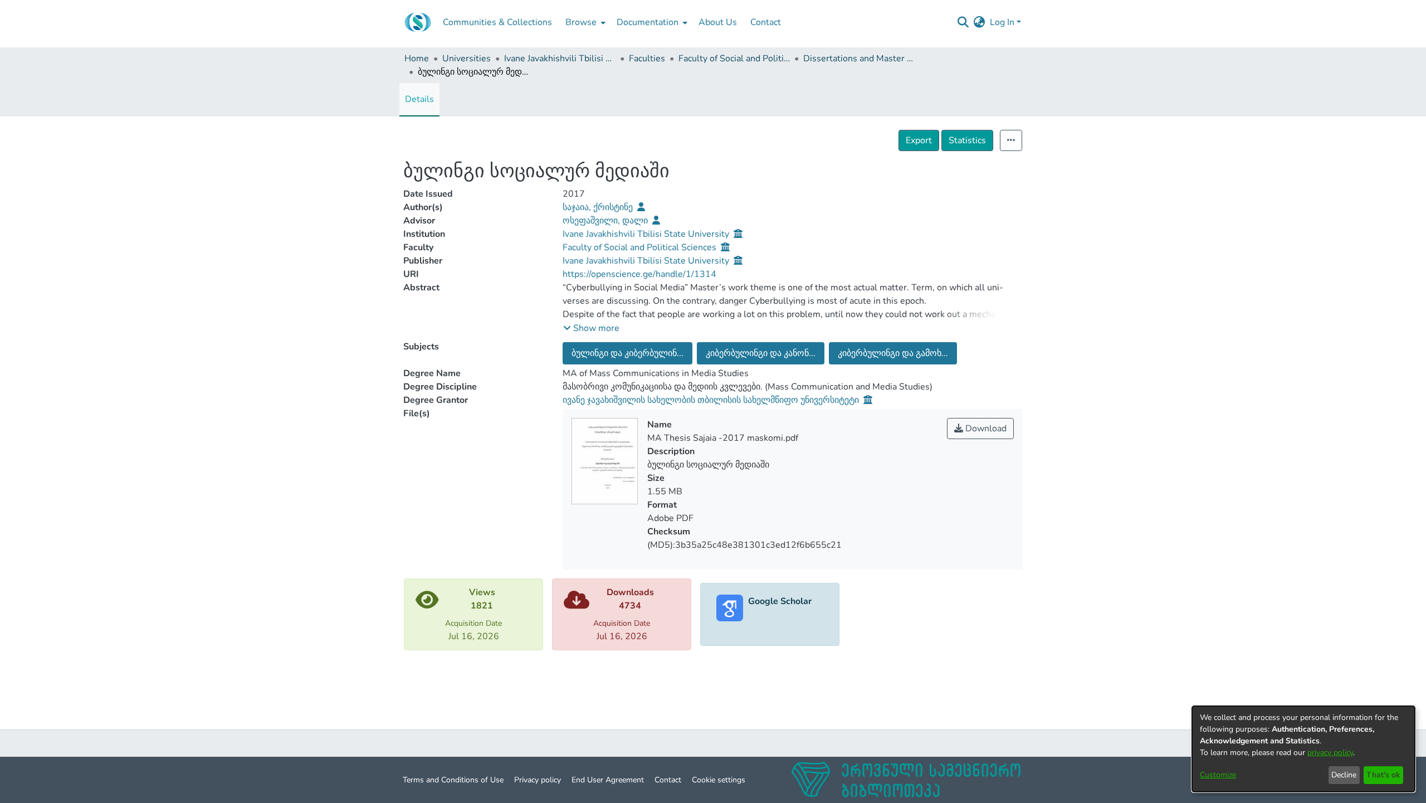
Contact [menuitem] (765, 22)
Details (419, 99)
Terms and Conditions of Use (453, 780)
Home (416, 58)
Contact (668, 780)
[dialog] (1303, 749)
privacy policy (1330, 752)
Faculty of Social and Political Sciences (734, 58)
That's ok (1383, 775)
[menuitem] (584, 22)
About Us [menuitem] (718, 22)
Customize (1218, 775)
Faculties (647, 58)
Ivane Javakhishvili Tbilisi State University (560, 58)
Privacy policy (537, 780)
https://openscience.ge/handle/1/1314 (639, 274)
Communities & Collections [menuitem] (497, 22)
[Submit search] (963, 22)
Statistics (967, 140)
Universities (466, 58)
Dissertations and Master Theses (859, 58)
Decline (1343, 775)
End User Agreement (608, 780)
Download (985, 428)
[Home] (418, 22)
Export (919, 140)
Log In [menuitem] (1002, 22)
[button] (591, 328)
